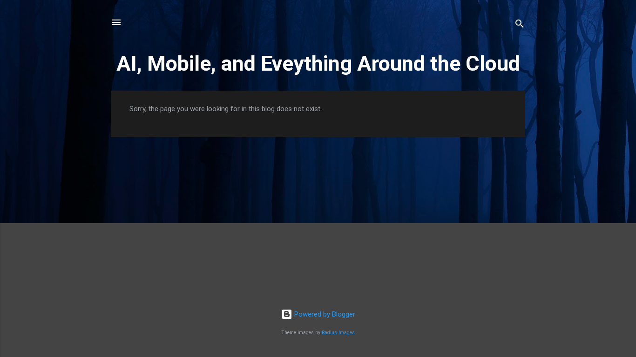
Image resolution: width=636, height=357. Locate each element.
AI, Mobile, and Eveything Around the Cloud (318, 63)
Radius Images (338, 333)
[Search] (519, 25)
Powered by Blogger (323, 314)
